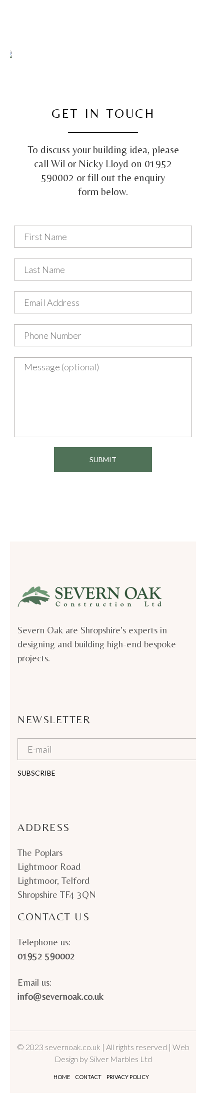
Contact (88, 1077)
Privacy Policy (127, 1077)
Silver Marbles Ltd (121, 1059)
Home (62, 1077)
